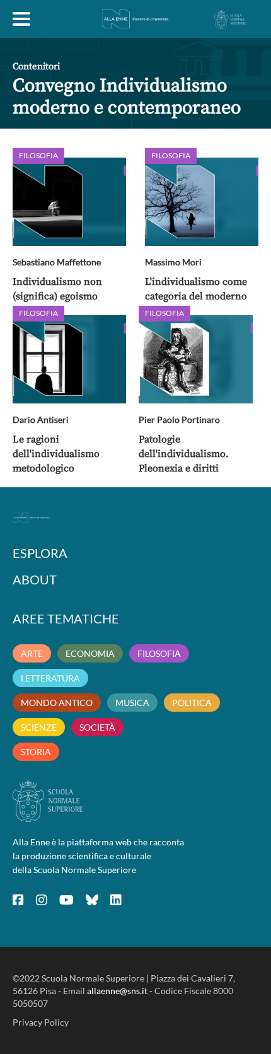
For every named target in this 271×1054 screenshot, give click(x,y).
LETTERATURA (50, 678)
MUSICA (132, 702)
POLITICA (192, 702)
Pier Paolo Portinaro (179, 419)
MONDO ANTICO (57, 702)
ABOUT (35, 579)
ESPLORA (40, 552)
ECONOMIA (90, 653)
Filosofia (38, 155)
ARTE (32, 653)
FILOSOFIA (159, 653)
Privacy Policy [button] (41, 1022)
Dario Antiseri (41, 419)
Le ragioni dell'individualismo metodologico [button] (56, 454)
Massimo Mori (173, 262)
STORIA (36, 751)
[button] (69, 202)
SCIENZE (39, 727)
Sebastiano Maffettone (57, 262)
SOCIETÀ (97, 727)
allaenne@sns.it (117, 990)
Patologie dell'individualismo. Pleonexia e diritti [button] (184, 454)
